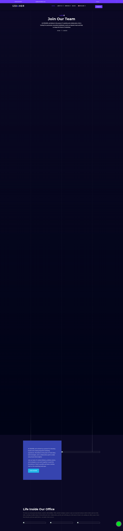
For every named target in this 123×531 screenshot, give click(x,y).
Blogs (74, 5)
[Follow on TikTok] (115, 1)
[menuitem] (81, 5)
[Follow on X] (105, 1)
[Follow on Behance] (113, 1)
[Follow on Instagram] (111, 1)
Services (67, 5)
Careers (97, 1)
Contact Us (98, 6)
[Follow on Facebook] (103, 1)
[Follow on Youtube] (107, 1)
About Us (59, 5)
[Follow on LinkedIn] (108, 1)
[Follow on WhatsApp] (102, 1)
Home (53, 5)
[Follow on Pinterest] (110, 1)
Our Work (33, 470)
